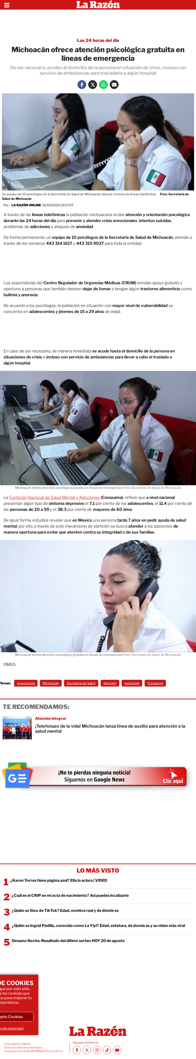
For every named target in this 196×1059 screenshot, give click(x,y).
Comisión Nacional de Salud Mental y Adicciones (54, 497)
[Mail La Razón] (114, 84)
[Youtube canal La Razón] (117, 1050)
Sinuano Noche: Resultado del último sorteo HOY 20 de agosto (68, 940)
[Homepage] (98, 4)
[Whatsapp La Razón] (103, 84)
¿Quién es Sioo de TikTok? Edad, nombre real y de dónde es (65, 910)
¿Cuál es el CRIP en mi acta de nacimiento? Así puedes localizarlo (70, 895)
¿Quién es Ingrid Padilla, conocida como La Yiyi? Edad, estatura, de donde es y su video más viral (98, 925)
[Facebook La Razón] (81, 84)
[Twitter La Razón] (92, 84)
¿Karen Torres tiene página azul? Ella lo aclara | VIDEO (58, 880)
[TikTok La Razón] (107, 1050)
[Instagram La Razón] (97, 1050)
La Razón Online (26, 205)
